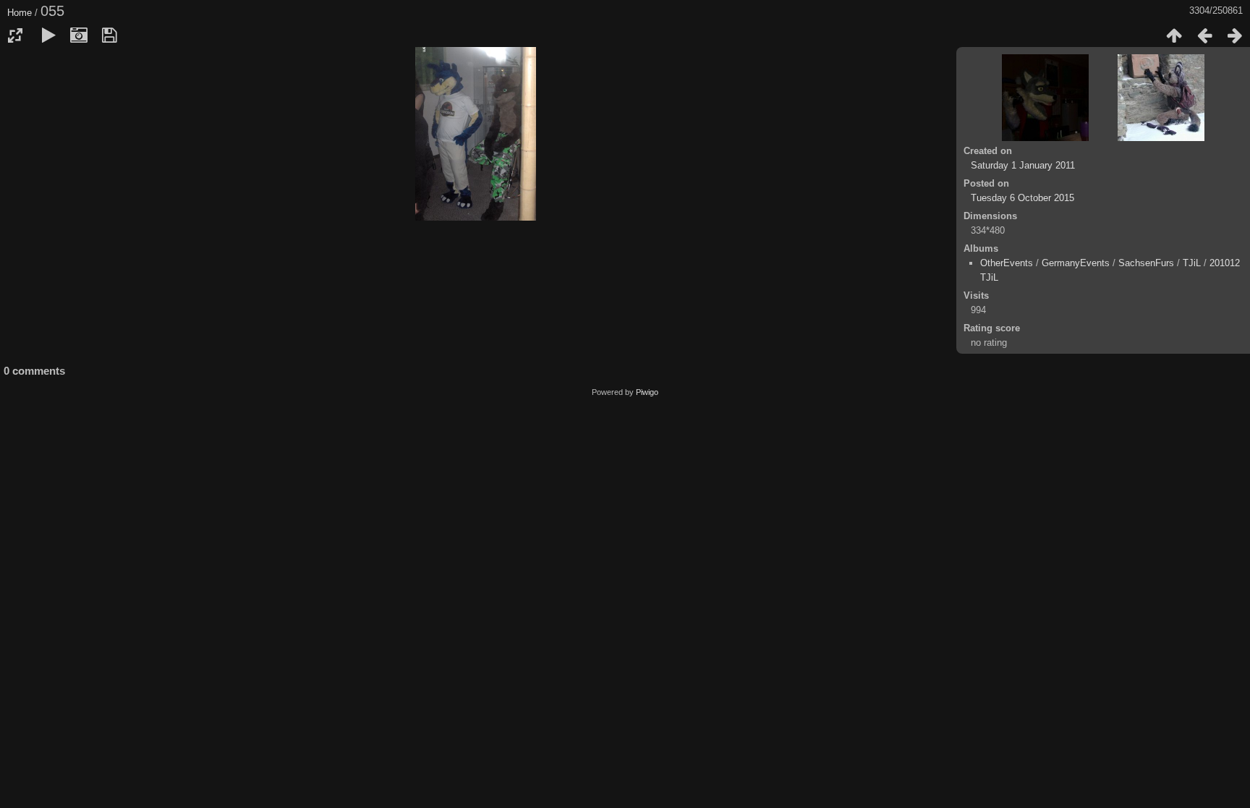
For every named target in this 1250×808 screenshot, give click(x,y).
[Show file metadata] (79, 35)
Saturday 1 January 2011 (1023, 165)
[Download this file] (109, 35)
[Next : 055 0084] (1235, 35)
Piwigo (647, 392)
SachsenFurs (1146, 263)
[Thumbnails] (1174, 35)
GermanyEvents (1076, 263)
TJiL (1192, 263)
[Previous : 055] (1204, 35)
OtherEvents (1006, 263)
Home (19, 12)
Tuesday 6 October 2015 (1022, 197)
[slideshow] (48, 35)
